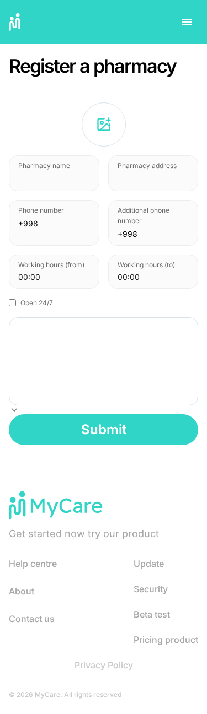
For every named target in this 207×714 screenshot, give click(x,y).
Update (149, 563)
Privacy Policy (104, 664)
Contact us (32, 618)
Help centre (33, 563)
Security (151, 588)
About (21, 591)
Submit (103, 429)
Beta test (152, 614)
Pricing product (166, 639)
